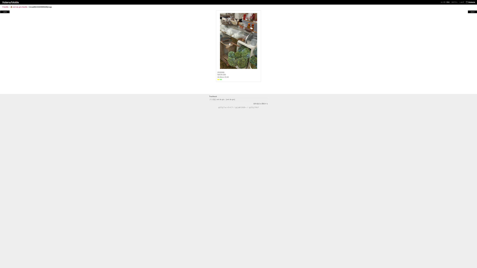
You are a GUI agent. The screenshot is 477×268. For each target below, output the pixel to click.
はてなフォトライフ (225, 107)
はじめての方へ (241, 107)
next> (473, 12)
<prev (5, 12)
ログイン (454, 2)
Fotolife (5, 7)
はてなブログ (254, 107)
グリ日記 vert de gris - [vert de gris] (222, 99)
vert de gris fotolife (20, 7)
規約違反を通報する (260, 104)
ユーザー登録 (445, 2)
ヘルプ (461, 2)
